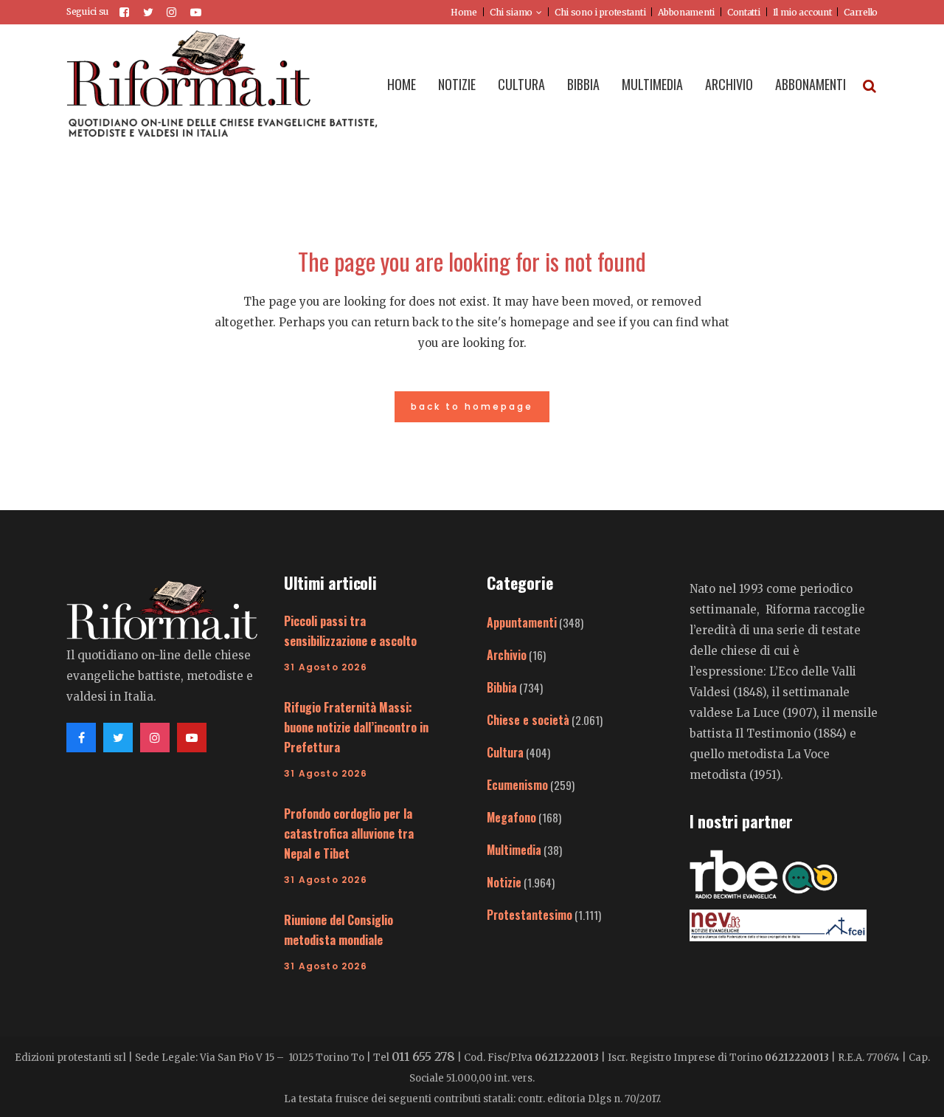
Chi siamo (511, 12)
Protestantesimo (529, 915)
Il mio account (802, 12)
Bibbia (502, 687)
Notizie (504, 882)
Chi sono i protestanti (600, 12)
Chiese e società (528, 720)
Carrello (861, 12)
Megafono (511, 817)
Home (464, 12)
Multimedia (514, 850)
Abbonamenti (686, 12)
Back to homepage (472, 406)
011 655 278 (423, 1056)
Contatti (743, 12)
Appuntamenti (522, 622)
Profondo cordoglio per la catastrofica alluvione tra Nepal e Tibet (349, 833)
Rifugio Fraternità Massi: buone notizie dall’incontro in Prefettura (356, 727)
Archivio (507, 655)
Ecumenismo (517, 785)
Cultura (505, 752)
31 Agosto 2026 (325, 667)
